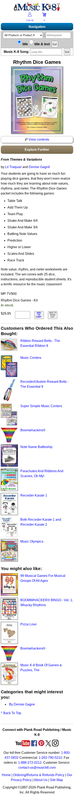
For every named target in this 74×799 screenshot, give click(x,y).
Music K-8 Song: (17, 51)
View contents (38, 139)
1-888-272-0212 (30, 762)
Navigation (37, 26)
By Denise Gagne (22, 704)
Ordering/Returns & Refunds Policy (38, 775)
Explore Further (37, 149)
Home (6, 775)
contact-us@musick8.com (37, 767)
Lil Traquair (13, 167)
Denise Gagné (39, 167)
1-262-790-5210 (50, 757)
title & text (42, 44)
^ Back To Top (11, 713)
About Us (40, 780)
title (25, 44)
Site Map (56, 780)
